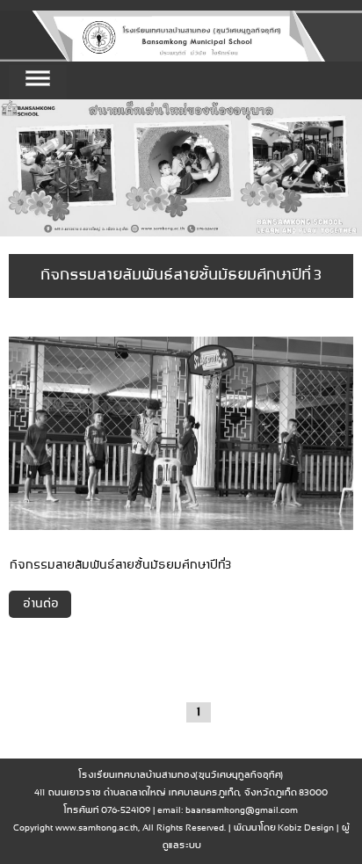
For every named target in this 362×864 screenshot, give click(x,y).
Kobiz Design (306, 828)
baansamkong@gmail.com (241, 810)
